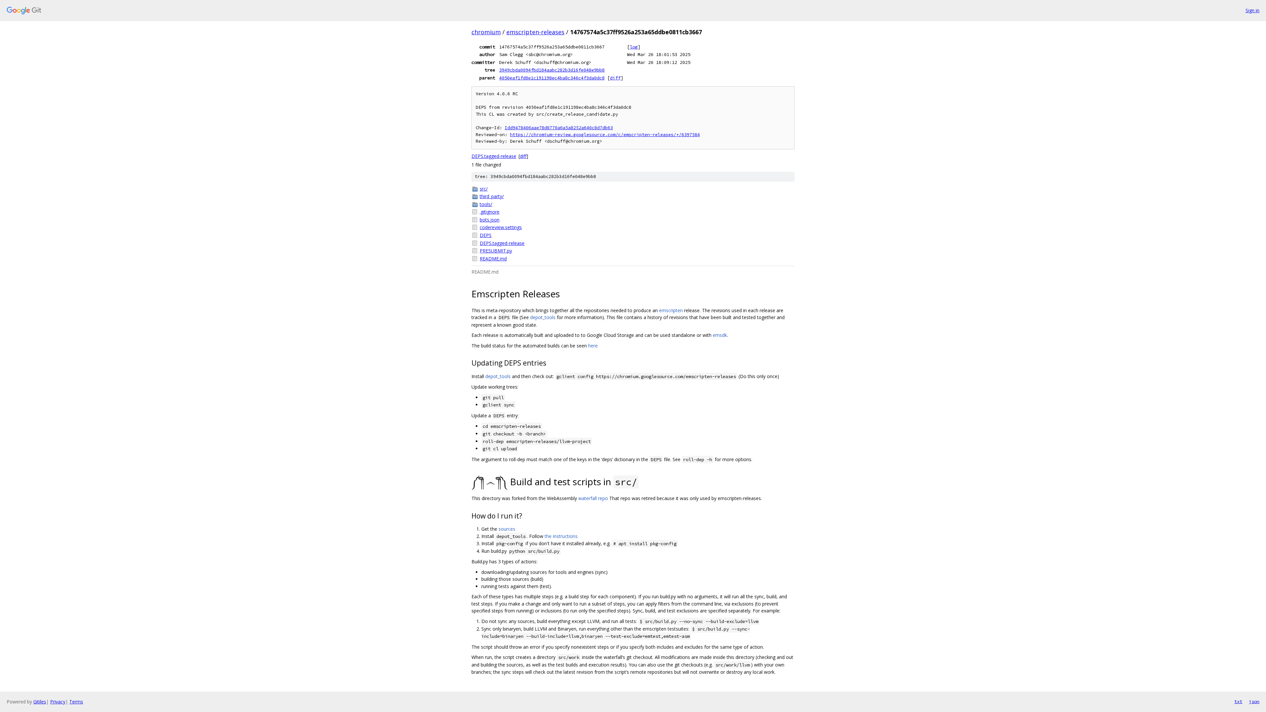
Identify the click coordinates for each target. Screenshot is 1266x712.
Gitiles (39, 701)
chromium (486, 32)
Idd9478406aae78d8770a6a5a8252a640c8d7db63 (559, 128)
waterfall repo (593, 498)
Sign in (1252, 10)
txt (1238, 701)
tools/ (486, 204)
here (593, 345)
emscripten (671, 310)
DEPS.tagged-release (493, 156)
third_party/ (492, 196)
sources (506, 529)
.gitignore (489, 212)
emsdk (720, 335)
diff (615, 78)
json (1254, 701)
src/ (484, 189)
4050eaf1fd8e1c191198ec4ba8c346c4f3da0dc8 (552, 78)
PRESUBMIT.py (496, 251)
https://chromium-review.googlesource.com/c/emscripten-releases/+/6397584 (605, 134)
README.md (493, 258)
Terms (76, 701)
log (634, 47)
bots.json (489, 220)
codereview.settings (501, 227)
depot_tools (543, 317)
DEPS (486, 235)
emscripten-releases (535, 32)
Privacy (57, 701)
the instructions (561, 536)
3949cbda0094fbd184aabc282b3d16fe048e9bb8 (552, 70)
